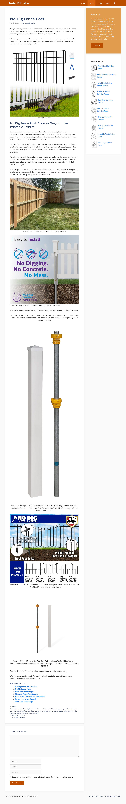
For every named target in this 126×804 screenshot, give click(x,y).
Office (108, 3)
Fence (91, 3)
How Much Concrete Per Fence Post (30, 696)
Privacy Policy (98, 796)
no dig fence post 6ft (47, 709)
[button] (114, 3)
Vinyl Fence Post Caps (24, 701)
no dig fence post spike (31, 713)
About (91, 796)
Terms (106, 796)
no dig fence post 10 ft (32, 709)
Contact (113, 796)
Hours (99, 3)
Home (83, 3)
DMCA (118, 796)
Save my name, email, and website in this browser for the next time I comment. (42, 777)
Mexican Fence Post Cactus (26, 694)
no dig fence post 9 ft (62, 709)
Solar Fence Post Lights (24, 691)
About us (97, 45)
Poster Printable (19, 3)
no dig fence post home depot (62, 711)
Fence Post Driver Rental (25, 699)
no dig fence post (18, 709)
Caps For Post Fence (19, 715)
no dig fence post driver (43, 711)
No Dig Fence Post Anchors (26, 686)
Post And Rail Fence (18, 717)
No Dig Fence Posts (23, 689)
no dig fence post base (27, 711)
